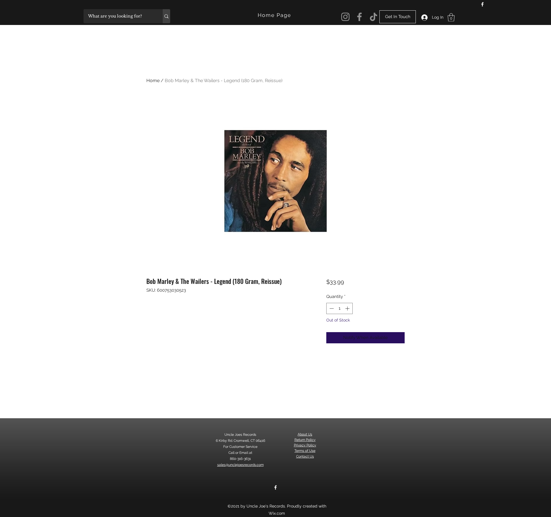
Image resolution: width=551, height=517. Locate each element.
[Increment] (348, 308)
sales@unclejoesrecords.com (240, 465)
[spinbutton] (339, 308)
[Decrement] (331, 308)
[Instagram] (345, 16)
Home (153, 80)
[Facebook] (482, 4)
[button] (451, 17)
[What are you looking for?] (166, 16)
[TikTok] (373, 16)
